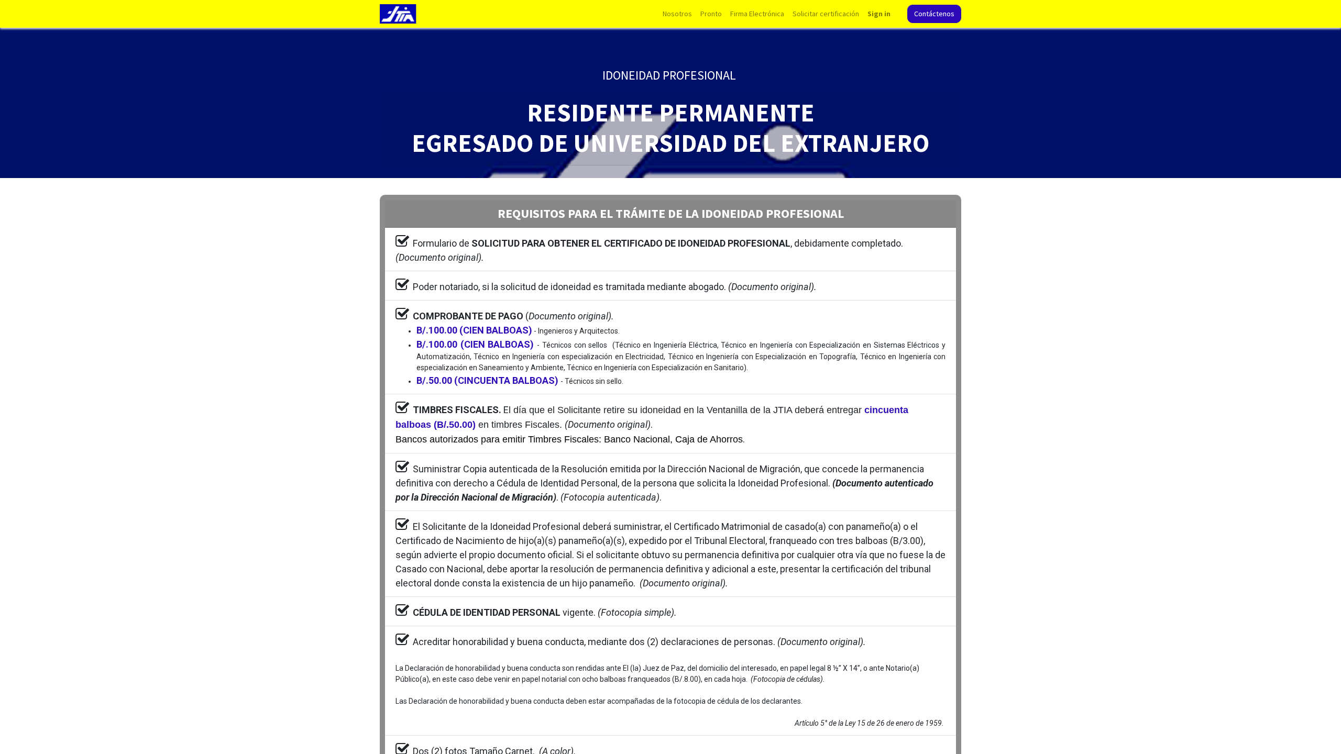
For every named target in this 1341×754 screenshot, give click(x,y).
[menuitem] (677, 14)
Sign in (879, 13)
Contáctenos (934, 13)
